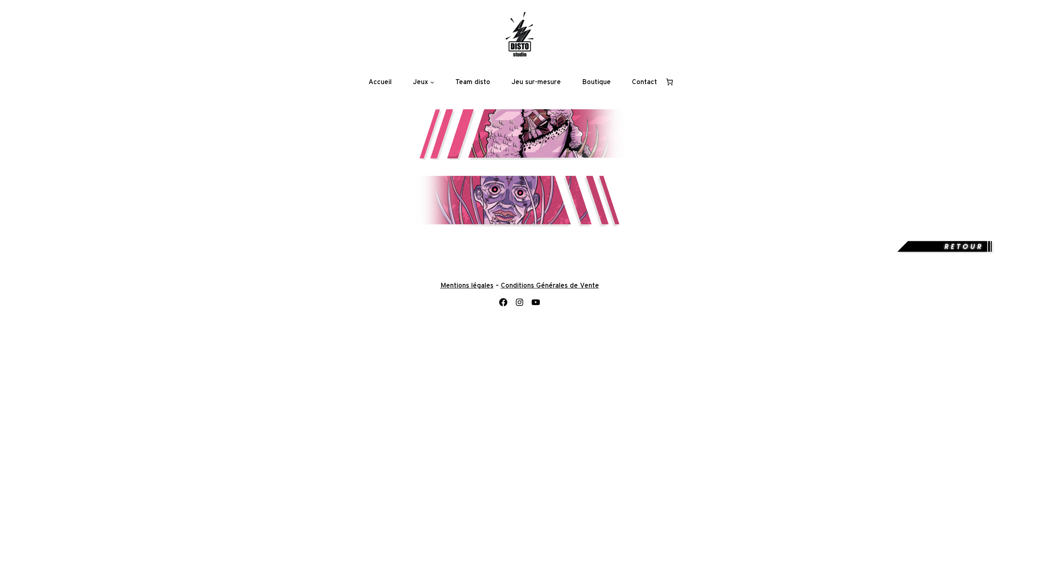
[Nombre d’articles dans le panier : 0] (669, 82)
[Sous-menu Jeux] (432, 82)
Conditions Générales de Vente (550, 285)
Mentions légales (467, 285)
